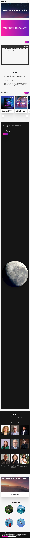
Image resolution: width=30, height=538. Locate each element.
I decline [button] (6, 536)
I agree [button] (3, 536)
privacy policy (12, 533)
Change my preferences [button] (12, 536)
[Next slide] (27, 116)
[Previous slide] (3, 116)
